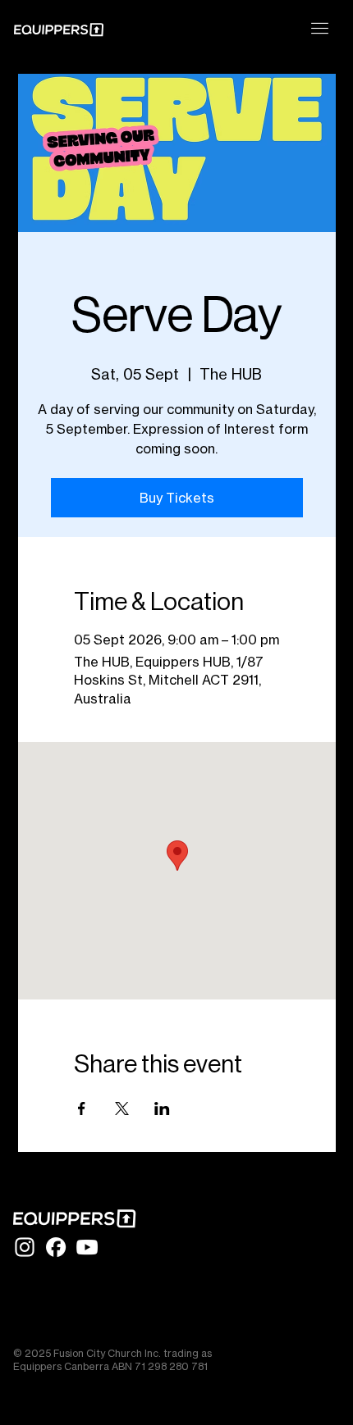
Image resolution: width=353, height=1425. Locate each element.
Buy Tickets (177, 497)
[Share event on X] (122, 1108)
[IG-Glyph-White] (24, 1247)
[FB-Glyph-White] (55, 1247)
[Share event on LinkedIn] (162, 1108)
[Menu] (319, 28)
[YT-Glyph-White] (87, 1247)
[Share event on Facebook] (81, 1108)
